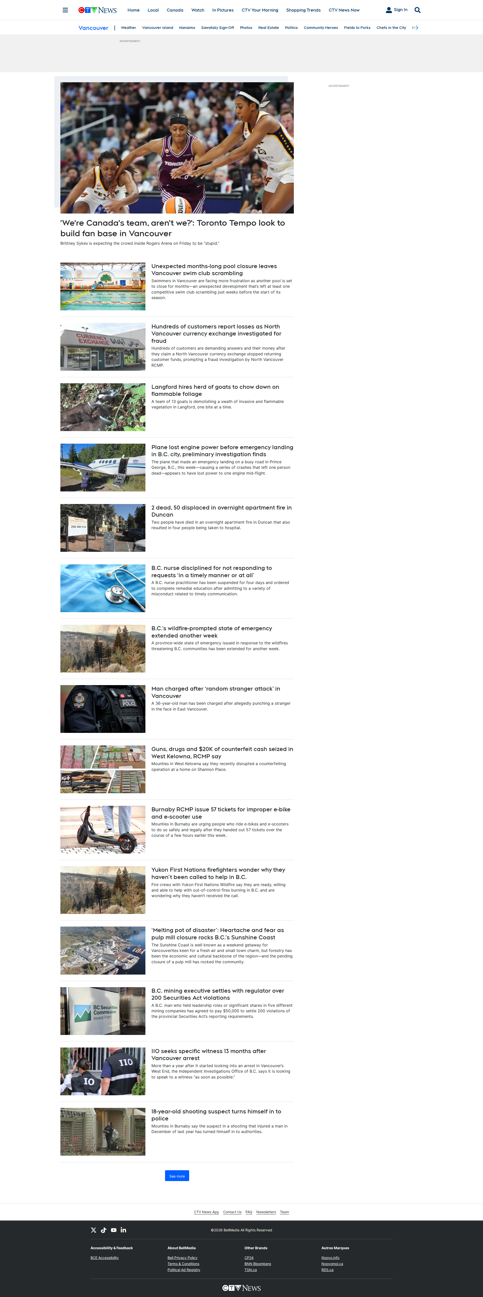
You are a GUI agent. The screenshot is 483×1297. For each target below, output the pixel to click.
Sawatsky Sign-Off (217, 28)
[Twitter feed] (94, 1230)
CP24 (249, 1258)
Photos (246, 28)
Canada (175, 10)
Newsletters (266, 1212)
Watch (197, 10)
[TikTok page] (104, 1230)
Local (153, 10)
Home (134, 10)
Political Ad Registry (184, 1270)
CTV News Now (344, 10)
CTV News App (206, 1212)
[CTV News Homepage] (97, 10)
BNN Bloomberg (258, 1264)
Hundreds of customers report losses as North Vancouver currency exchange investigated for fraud (216, 333)
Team (284, 1212)
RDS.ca (327, 1270)
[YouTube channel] (114, 1230)
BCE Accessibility (105, 1258)
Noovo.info (330, 1258)
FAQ (249, 1212)
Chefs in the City (391, 28)
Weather (128, 28)
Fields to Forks (357, 28)
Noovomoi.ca (332, 1264)
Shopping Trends (303, 10)
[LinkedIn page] (124, 1230)
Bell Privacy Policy (182, 1258)
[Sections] (65, 10)
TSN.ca (251, 1270)
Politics (291, 28)
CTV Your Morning (260, 10)
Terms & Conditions (183, 1264)
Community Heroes (321, 28)
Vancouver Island (157, 28)
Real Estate (268, 28)
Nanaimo (187, 28)
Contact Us (232, 1212)
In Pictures (223, 10)
